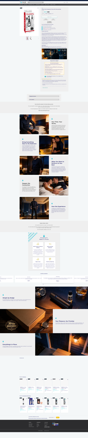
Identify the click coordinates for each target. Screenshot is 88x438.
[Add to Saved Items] (38, 8)
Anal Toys (47, 4)
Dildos (42, 4)
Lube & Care (52, 4)
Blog (57, 4)
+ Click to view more (45, 87)
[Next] (38, 38)
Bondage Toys (31, 4)
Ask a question (32, 99)
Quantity (43, 13)
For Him (21, 4)
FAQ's (37, 426)
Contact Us (54, 66)
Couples (25, 4)
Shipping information (33, 96)
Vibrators (38, 4)
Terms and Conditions (31, 426)
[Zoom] (29, 21)
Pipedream (43, 10)
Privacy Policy (30, 425)
